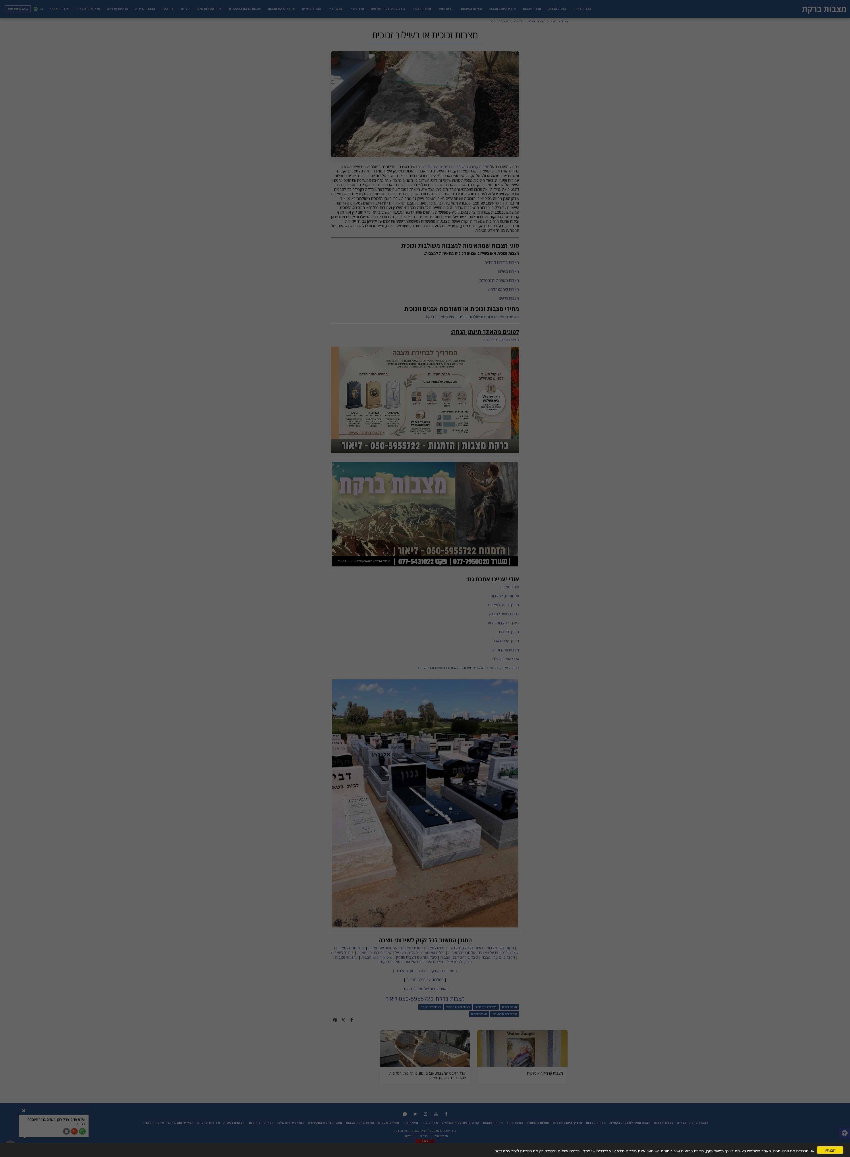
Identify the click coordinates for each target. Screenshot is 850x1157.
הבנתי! (830, 1150)
